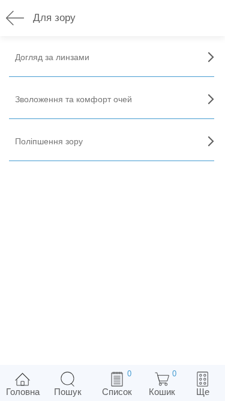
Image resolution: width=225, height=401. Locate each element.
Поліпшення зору (49, 141)
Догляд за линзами (52, 57)
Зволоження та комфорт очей (73, 99)
